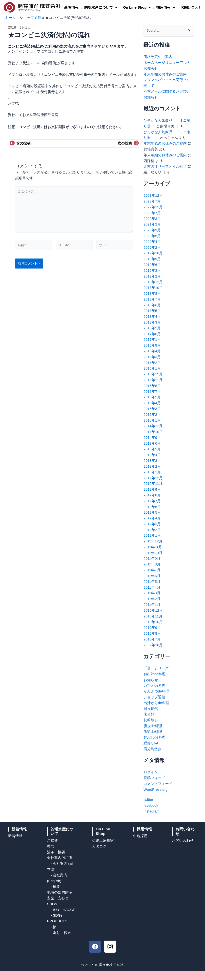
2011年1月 (152, 605)
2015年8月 (152, 386)
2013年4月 (152, 455)
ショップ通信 (30, 18)
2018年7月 (152, 299)
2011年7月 (152, 570)
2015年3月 (152, 409)
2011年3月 (152, 593)
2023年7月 (152, 201)
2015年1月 (152, 420)
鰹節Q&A (151, 743)
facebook (151, 806)
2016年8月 (152, 345)
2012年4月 (152, 518)
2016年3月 (152, 357)
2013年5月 (152, 449)
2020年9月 (152, 230)
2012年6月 (152, 507)
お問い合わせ (191, 7)
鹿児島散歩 (153, 749)
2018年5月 (152, 311)
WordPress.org (156, 790)
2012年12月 (153, 478)
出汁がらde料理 (156, 703)
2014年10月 (153, 432)
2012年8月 (152, 495)
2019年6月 (152, 265)
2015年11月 (153, 380)
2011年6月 (152, 576)
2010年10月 (153, 622)
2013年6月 (152, 443)
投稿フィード (154, 778)
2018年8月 (152, 294)
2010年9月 (152, 628)
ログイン (151, 772)
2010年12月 (153, 610)
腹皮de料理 (153, 726)
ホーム (10, 18)
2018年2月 (152, 328)
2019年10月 (153, 253)
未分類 (149, 714)
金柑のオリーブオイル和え (165, 166)
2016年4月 (152, 351)
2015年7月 (152, 392)
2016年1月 (152, 368)
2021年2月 (152, 224)
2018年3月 (152, 322)
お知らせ (151, 680)
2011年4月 (152, 587)
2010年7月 (152, 639)
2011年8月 (152, 564)
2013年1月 (152, 472)
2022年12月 (153, 207)
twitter (148, 800)
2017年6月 (152, 334)
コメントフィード (158, 784)
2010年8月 (152, 633)
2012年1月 (152, 535)
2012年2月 (152, 530)
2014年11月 (153, 426)
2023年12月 (153, 195)
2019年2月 (152, 276)
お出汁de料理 (155, 674)
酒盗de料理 (153, 732)
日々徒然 (151, 709)
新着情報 (71, 7)
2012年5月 (152, 512)
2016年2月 (152, 363)
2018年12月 (153, 282)
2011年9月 (152, 559)
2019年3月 (152, 271)
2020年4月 (152, 242)
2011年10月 (153, 553)
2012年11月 (153, 484)
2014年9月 (152, 438)
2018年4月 (152, 317)
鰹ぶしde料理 (155, 737)
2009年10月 (153, 645)
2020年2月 (152, 248)
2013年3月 (152, 461)
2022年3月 (152, 219)
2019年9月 (152, 259)
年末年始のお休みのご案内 (165, 74)
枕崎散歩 (151, 720)
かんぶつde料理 (156, 691)
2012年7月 (152, 501)
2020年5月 (152, 236)
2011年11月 (153, 547)
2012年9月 (152, 489)
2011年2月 (152, 599)
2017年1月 (152, 340)
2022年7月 (152, 213)
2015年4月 (152, 403)
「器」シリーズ (156, 668)
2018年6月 (152, 305)
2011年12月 (153, 541)
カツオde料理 (155, 685)
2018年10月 (153, 288)
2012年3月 (152, 524)
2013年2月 (152, 466)
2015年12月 (153, 374)
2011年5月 (152, 582)
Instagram (152, 811)
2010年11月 (153, 616)
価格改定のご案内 (158, 57)
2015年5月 (152, 397)
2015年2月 (152, 415)
